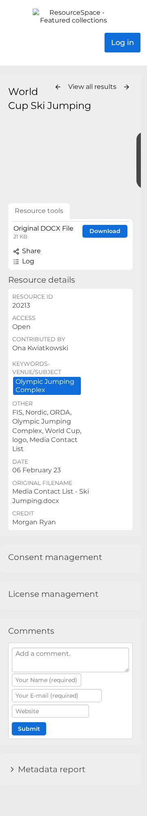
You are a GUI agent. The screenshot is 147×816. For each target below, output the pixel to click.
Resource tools (39, 211)
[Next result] (126, 87)
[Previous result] (58, 87)
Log (27, 261)
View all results (93, 87)
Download (104, 231)
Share (30, 251)
